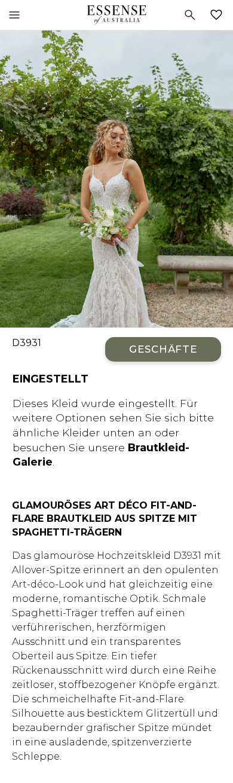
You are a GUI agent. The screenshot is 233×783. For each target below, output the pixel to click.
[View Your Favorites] (218, 15)
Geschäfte (163, 349)
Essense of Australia (116, 15)
